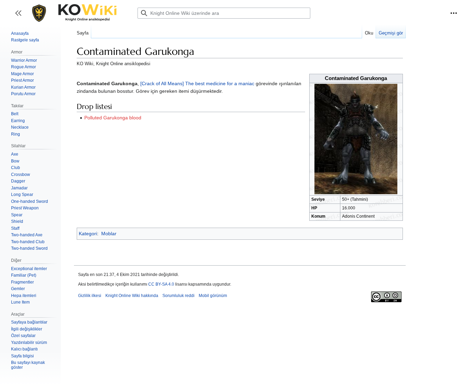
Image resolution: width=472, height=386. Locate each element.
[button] (454, 13)
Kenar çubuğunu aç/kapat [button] (20, 16)
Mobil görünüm (213, 295)
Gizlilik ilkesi (89, 295)
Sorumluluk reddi (178, 295)
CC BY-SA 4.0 (161, 284)
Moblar (108, 233)
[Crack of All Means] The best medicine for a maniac (197, 83)
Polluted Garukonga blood (112, 117)
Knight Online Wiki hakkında (131, 295)
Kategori (88, 233)
